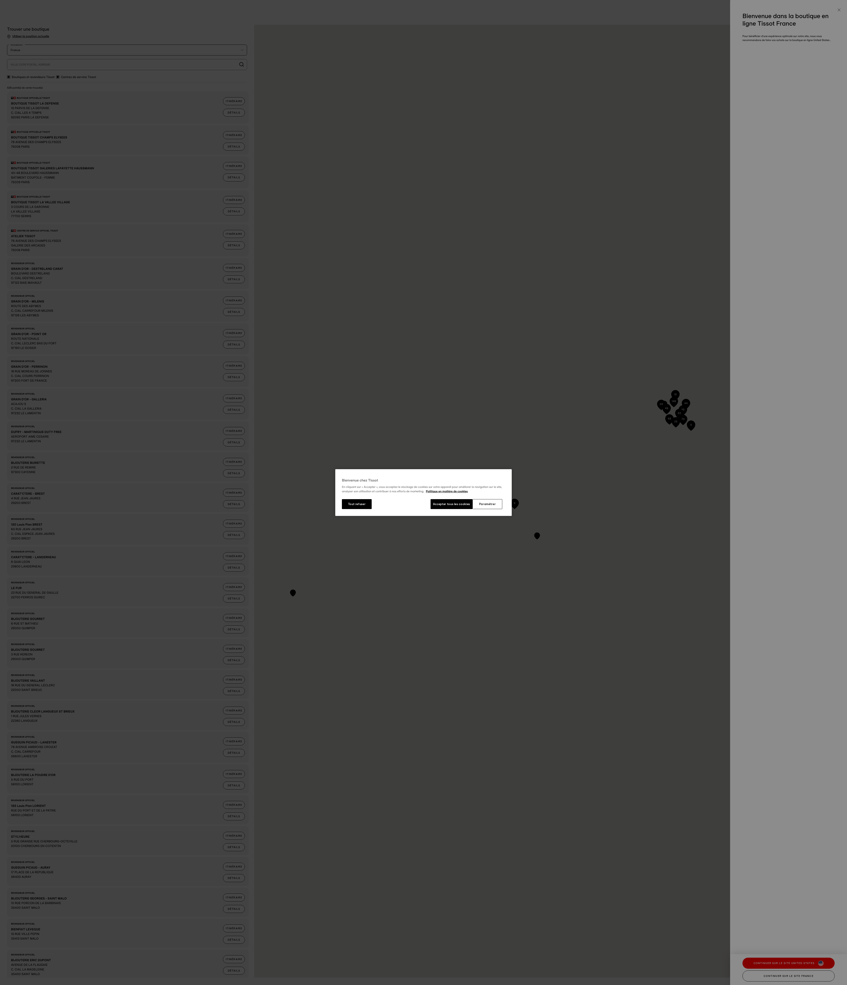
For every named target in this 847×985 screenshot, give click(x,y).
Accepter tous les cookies (451, 504)
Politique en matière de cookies (447, 491)
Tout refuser (357, 504)
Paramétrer (487, 504)
